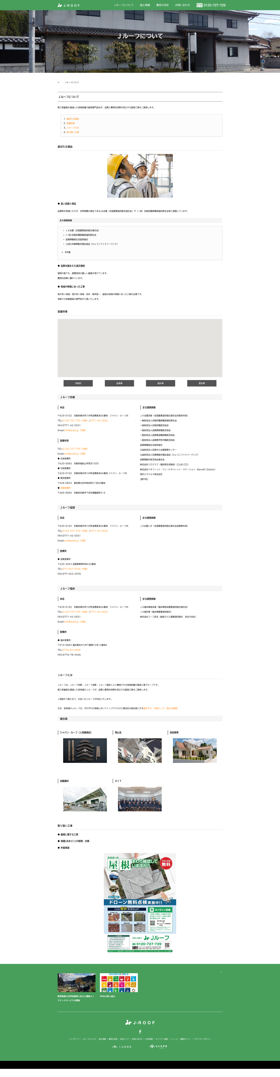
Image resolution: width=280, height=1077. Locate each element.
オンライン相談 (162, 1039)
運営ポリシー (185, 1039)
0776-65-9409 (71, 650)
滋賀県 (119, 383)
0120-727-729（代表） (75, 421)
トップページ (74, 1039)
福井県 (161, 383)
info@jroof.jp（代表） (75, 430)
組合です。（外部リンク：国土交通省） (161, 708)
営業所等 (71, 123)
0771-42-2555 (99, 421)
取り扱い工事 (73, 132)
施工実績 (145, 5)
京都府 (78, 383)
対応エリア (124, 1039)
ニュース (174, 1039)
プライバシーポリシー (202, 1039)
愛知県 (202, 383)
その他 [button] (67, 252)
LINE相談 (149, 1039)
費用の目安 (162, 5)
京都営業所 (65, 488)
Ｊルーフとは (73, 128)
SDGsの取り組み (107, 996)
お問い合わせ (182, 5)
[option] (142, 988)
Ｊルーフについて (124, 5)
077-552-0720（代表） (75, 569)
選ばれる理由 (73, 119)
